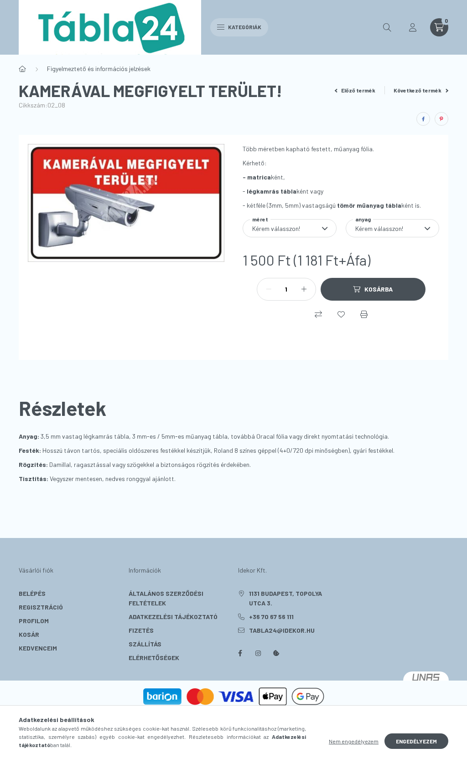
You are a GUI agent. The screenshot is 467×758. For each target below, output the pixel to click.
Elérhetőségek (154, 657)
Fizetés (141, 630)
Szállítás (145, 644)
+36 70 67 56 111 (271, 616)
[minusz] (268, 289)
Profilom (34, 621)
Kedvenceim (38, 648)
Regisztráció (41, 607)
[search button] (387, 27)
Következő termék (418, 90)
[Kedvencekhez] (341, 314)
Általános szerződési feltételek (166, 598)
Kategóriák (244, 27)
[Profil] (413, 27)
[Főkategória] (22, 69)
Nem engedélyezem (354, 741)
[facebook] (423, 119)
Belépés (32, 593)
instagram (258, 653)
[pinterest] (441, 119)
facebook (240, 653)
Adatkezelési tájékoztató (173, 616)
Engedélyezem (416, 741)
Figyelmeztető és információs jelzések (98, 68)
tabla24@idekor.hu (282, 630)
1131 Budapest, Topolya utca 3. (285, 598)
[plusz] (304, 289)
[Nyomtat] (364, 314)
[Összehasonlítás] (318, 314)
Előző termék (357, 90)
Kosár (29, 634)
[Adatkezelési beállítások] (276, 653)
